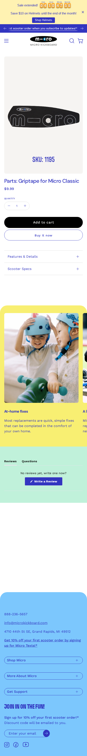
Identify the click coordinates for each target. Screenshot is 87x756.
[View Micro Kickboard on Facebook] (16, 745)
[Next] (82, 28)
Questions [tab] (29, 462)
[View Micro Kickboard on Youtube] (25, 744)
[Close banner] (83, 12)
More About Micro (22, 676)
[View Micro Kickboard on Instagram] (6, 745)
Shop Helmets (43, 20)
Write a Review (48, 482)
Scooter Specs (19, 269)
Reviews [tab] (10, 462)
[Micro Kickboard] (43, 41)
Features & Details (23, 256)
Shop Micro (16, 660)
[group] (43, 28)
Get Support (17, 692)
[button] (71, 41)
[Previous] (5, 28)
